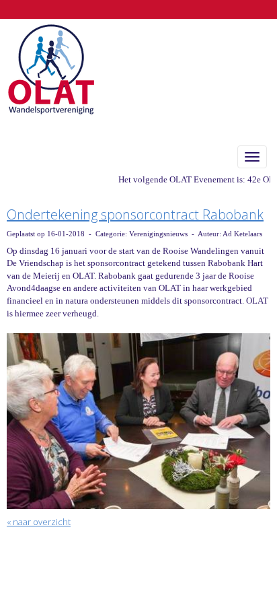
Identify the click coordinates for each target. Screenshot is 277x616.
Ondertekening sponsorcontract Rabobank (135, 214)
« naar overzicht (39, 522)
